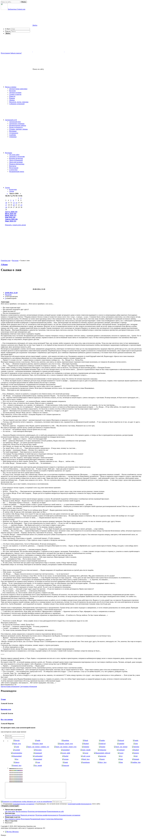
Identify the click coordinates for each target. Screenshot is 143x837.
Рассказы (12, 91)
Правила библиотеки (16, 164)
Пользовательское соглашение (69, 815)
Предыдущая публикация (10, 686)
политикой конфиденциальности (79, 804)
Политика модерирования (37, 811)
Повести (12, 96)
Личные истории (15, 92)
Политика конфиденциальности (46, 815)
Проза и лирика (10, 87)
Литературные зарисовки (18, 89)
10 (6, 203)
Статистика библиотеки (54, 819)
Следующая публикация (28, 686)
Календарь (13, 189)
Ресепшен (8, 153)
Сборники (13, 137)
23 (21, 205)
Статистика (13, 170)
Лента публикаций (16, 160)
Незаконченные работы (17, 125)
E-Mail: (7, 29)
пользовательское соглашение (23, 804)
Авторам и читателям (17, 156)
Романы (12, 98)
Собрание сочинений (16, 104)
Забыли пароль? (16, 53)
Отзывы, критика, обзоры (18, 129)
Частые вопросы (21, 811)
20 (14, 205)
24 (6, 207)
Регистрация (5, 53)
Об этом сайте (14, 154)
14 (16, 203)
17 (6, 205)
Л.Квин (4, 264)
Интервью (13, 131)
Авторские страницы (16, 123)
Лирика (12, 100)
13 (14, 203)
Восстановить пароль (12, 819)
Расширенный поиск (16, 171)
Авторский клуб (11, 120)
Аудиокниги (13, 133)
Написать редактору (28, 815)
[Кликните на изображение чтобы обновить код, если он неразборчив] (26, 801)
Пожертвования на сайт (55, 811)
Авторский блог (15, 122)
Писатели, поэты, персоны (18, 102)
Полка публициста (16, 127)
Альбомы (12, 135)
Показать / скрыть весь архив (15, 225)
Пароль (7, 31)
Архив (7, 187)
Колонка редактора (16, 158)
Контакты (12, 166)
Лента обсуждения (16, 162)
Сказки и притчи (15, 94)
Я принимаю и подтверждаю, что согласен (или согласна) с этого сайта (51, 804)
